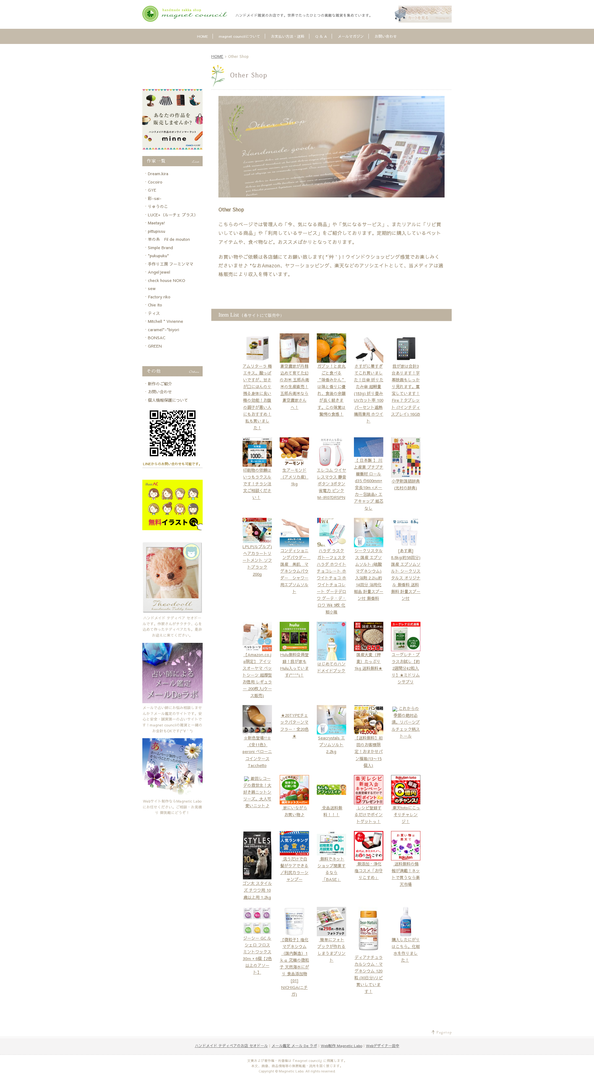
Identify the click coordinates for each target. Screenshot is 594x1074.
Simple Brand (160, 247)
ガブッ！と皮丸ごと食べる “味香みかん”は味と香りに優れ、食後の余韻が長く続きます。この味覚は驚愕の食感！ (331, 390)
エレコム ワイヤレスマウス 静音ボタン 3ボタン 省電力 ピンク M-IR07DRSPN (331, 483)
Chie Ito (155, 305)
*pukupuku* (158, 255)
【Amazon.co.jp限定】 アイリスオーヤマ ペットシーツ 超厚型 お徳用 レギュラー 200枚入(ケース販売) (257, 675)
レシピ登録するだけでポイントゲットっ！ (369, 814)
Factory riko (159, 297)
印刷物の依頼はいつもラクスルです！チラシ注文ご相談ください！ (257, 483)
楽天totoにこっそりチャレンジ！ (405, 814)
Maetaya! (156, 223)
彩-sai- (154, 198)
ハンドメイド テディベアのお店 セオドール (231, 1045)
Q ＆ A (321, 36)
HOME (202, 36)
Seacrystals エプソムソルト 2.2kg (331, 744)
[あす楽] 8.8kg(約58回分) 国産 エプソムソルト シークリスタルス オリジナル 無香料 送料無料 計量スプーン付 (405, 574)
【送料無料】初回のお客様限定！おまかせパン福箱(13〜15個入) (369, 751)
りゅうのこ (158, 206)
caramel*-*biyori (163, 329)
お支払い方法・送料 (287, 36)
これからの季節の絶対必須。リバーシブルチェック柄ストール (406, 722)
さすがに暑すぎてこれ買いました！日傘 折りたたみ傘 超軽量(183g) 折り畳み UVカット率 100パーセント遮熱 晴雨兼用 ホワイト (368, 393)
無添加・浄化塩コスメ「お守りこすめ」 (369, 870)
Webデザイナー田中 (382, 1045)
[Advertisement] (172, 67)
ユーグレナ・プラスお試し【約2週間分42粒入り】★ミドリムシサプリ (406, 668)
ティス (154, 313)
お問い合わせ (386, 36)
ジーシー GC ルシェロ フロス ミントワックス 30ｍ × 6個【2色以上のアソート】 (257, 955)
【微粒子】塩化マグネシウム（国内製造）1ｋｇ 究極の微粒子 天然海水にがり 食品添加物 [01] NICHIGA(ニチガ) (294, 967)
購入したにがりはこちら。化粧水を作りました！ (406, 950)
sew (152, 288)
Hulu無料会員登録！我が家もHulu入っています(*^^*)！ (294, 665)
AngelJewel (159, 272)
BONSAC (156, 337)
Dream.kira (158, 173)
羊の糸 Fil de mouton (169, 239)
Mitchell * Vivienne (165, 321)
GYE (152, 190)
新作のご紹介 (160, 384)
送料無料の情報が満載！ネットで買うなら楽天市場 (406, 874)
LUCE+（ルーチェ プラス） (173, 215)
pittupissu (156, 231)
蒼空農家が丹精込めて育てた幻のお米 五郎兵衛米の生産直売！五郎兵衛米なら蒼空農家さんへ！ (294, 386)
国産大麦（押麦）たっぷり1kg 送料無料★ (368, 661)
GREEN (155, 346)
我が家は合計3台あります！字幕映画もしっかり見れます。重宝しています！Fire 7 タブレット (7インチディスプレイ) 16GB (405, 390)
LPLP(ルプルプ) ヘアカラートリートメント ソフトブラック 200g (257, 560)
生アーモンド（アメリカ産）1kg (294, 477)
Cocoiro (155, 182)
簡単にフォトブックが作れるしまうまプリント (331, 950)
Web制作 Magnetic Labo (341, 1045)
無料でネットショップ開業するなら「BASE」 (331, 869)
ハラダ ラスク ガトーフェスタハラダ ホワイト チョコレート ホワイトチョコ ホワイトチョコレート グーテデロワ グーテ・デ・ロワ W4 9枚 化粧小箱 (331, 581)
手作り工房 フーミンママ (170, 264)
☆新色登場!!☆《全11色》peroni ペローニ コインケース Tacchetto (257, 751)
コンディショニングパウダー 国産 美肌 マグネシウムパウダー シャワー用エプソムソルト (295, 571)
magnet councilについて (239, 36)
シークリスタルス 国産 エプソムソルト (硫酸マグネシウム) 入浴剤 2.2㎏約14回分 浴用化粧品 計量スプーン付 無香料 (368, 574)
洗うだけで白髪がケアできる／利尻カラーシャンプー (294, 869)
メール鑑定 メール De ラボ (294, 1045)
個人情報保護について (168, 400)
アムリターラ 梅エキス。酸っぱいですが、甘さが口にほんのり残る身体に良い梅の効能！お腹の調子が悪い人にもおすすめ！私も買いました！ (257, 397)
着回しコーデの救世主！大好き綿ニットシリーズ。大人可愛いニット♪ (257, 792)
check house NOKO (166, 280)
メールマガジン (351, 36)
